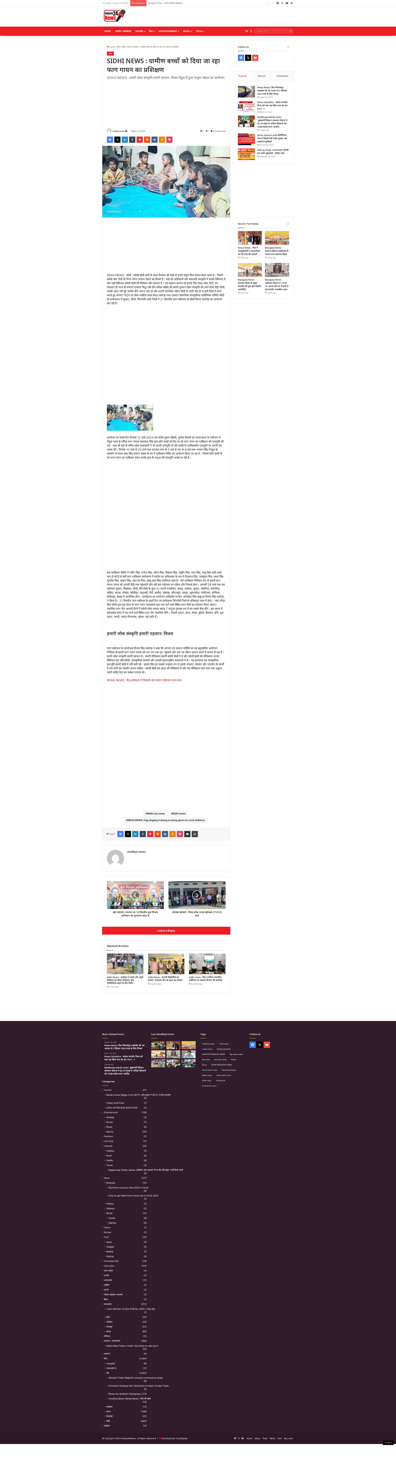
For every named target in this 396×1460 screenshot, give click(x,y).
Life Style (108, 1141)
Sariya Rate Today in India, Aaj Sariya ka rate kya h (132, 1345)
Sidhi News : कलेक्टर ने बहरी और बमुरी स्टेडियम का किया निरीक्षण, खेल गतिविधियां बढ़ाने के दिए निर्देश (125, 980)
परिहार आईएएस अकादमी (113, 1294)
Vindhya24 (220, 1080)
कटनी (106, 1290)
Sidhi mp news (156, 813)
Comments (282, 75)
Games (112, 1222)
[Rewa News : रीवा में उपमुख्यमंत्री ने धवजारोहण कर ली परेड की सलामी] (250, 238)
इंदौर (108, 1317)
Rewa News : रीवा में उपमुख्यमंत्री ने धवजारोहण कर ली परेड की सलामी (249, 251)
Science (110, 1208)
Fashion (110, 1150)
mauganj (110, 1363)
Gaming (110, 1117)
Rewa (204, 1065)
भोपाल (108, 1331)
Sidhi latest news (223, 1075)
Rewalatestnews (229, 1070)
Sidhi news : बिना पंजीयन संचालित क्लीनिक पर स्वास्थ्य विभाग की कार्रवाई (205, 979)
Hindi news (224, 1044)
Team (265, 1438)
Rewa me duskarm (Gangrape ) (125, 1393)
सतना (108, 1411)
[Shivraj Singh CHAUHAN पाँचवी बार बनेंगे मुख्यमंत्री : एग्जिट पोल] (246, 154)
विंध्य (151, 31)
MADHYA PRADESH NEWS (213, 1054)
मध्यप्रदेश (139, 31)
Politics (110, 1203)
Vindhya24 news (209, 1086)
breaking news (208, 1044)
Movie (109, 1122)
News (186, 31)
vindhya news (118, 131)
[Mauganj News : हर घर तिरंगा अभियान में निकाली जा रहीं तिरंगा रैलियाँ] (189, 1054)
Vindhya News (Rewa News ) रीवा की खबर (130, 1398)
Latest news (207, 1049)
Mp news (206, 1059)
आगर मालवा (108, 1270)
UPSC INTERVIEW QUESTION (121, 1107)
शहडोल (107, 1425)
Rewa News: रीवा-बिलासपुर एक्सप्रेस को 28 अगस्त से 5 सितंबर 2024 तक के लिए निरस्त (272, 90)
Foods (112, 1218)
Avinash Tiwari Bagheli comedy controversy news (136, 1377)
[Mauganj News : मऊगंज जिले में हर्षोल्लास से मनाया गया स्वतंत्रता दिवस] (277, 238)
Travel (109, 1165)
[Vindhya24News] (114, 15)
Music (109, 1127)
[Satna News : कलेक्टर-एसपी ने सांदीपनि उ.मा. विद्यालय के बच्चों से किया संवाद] (189, 1063)
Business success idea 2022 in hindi (128, 1187)
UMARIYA (111, 1368)
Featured (108, 1136)
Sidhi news (179, 813)
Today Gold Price (115, 1103)
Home (107, 31)
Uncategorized (111, 1261)
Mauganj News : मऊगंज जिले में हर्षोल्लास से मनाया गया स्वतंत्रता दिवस (276, 251)
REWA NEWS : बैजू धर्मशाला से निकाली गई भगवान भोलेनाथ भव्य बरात (144, 680)
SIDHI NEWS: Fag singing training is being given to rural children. (166, 820)
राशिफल (107, 1336)
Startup (110, 1256)
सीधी (123, 47)
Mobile (109, 1251)
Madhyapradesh (224, 1049)
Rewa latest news (209, 1070)
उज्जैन (106, 1275)
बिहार (106, 1299)
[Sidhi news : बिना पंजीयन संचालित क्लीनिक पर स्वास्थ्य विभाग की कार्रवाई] (207, 964)
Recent (262, 75)
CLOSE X (388, 1443)
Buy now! (288, 1438)
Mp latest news (236, 1054)
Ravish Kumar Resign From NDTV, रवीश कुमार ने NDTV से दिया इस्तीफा (138, 1095)
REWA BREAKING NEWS (221, 1065)
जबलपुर (109, 1326)
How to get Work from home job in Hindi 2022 (133, 1195)
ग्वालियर (109, 1322)
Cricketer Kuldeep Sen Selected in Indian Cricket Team (139, 1385)
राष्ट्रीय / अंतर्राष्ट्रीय (123, 31)
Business (110, 1182)
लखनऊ (107, 1353)
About (257, 1438)
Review (107, 1232)
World (109, 1213)
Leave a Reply (166, 930)
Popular (243, 75)
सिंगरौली (109, 1416)
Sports (109, 1131)
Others (107, 1227)
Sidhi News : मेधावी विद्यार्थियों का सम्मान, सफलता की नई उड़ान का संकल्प (165, 979)
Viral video (109, 1266)
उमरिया (106, 1285)
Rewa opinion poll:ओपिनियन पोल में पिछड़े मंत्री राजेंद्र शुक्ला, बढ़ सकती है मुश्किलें (272, 138)
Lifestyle (108, 1146)
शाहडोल (109, 1406)
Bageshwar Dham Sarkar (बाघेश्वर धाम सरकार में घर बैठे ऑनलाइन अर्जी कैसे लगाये (146, 1169)
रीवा (107, 1373)
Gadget (110, 1246)
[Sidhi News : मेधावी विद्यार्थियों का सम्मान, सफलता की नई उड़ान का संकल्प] (166, 964)
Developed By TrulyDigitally (174, 1438)
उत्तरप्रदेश (108, 1280)
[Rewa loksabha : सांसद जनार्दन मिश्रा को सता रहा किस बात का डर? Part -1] (246, 106)
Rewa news (207, 1075)
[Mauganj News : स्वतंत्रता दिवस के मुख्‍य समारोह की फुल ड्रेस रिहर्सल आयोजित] (250, 270)
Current (108, 1090)
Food (109, 1155)
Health (109, 1160)
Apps (109, 1242)
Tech (199, 31)
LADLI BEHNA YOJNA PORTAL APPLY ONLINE (130, 1309)
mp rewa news (220, 1059)
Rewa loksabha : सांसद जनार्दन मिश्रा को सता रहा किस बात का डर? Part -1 (272, 105)
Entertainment (168, 31)
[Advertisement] (231, 16)
